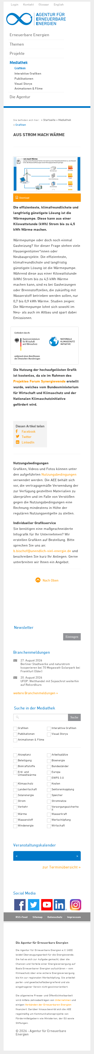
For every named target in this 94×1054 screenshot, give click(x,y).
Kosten (56, 783)
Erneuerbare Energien (29, 34)
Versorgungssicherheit (65, 808)
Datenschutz (54, 917)
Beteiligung (25, 760)
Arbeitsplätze (60, 754)
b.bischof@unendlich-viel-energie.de (42, 551)
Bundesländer (60, 766)
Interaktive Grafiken (27, 73)
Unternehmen (63, 999)
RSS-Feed (21, 917)
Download (24, 197)
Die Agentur (20, 96)
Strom (22, 800)
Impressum (74, 917)
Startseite (49, 120)
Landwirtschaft (27, 789)
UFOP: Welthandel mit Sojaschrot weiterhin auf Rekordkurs (49, 682)
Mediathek (19, 62)
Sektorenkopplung (63, 789)
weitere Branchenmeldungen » (35, 693)
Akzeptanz (24, 754)
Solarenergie (26, 795)
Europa (56, 771)
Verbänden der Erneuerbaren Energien (48, 1004)
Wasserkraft (59, 813)
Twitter (27, 437)
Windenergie (26, 825)
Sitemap (37, 917)
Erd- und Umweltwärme (27, 773)
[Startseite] (38, 19)
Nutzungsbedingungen (58, 474)
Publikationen (23, 78)
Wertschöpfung (61, 819)
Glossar (44, 4)
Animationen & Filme (28, 88)
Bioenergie (58, 760)
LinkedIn (28, 442)
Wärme (22, 813)
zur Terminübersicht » (61, 867)
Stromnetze (59, 800)
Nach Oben (51, 580)
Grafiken (20, 68)
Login (14, 4)
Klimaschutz (25, 783)
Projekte (17, 53)
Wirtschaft (58, 825)
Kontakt (28, 4)
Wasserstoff (25, 819)
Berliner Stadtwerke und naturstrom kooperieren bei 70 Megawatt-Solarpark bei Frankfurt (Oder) (50, 667)
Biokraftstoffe (26, 766)
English (59, 4)
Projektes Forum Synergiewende (39, 381)
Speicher (57, 795)
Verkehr (23, 806)
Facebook (28, 431)
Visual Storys (23, 83)
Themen (17, 44)
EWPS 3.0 (58, 777)
